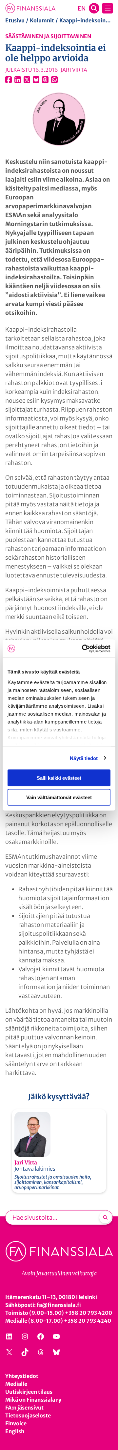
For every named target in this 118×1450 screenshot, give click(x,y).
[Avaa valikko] (107, 8)
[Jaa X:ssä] (27, 79)
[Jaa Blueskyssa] (36, 79)
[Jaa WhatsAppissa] (54, 79)
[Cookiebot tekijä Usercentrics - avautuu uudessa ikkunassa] (83, 648)
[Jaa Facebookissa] (8, 79)
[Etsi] (105, 1217)
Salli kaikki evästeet (59, 778)
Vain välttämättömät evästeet (59, 797)
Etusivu (15, 20)
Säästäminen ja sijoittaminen (48, 36)
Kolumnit (42, 20)
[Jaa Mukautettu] (45, 79)
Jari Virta (25, 1162)
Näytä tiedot (84, 758)
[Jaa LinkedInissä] (17, 79)
